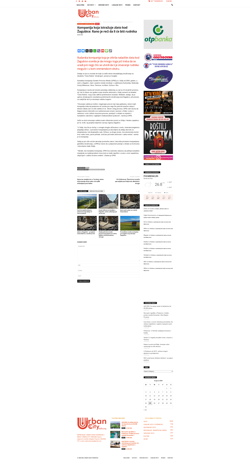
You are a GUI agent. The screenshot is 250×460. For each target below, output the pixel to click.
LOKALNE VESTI (117, 5)
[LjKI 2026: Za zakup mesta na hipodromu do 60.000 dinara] (115, 425)
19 (154, 399)
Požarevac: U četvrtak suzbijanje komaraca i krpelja (157, 332)
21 (163, 399)
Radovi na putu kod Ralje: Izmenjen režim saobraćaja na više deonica (156, 345)
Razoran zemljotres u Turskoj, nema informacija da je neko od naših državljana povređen (90, 181)
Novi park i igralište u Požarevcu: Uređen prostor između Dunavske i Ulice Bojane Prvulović (156, 315)
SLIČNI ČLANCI (83, 191)
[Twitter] (82, 1)
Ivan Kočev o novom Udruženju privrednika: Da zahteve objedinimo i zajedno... (130, 443)
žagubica (97, 169)
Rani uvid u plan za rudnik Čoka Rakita (128, 211)
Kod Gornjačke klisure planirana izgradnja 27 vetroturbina (84, 211)
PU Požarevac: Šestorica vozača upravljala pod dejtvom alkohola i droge (127, 181)
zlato (102, 169)
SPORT (146, 439)
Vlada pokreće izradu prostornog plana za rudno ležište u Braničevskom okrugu (108, 234)
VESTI (97, 24)
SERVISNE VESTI (103, 5)
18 (150, 399)
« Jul (145, 410)
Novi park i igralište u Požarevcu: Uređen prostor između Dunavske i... (130, 433)
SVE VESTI (90, 5)
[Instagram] (79, 1)
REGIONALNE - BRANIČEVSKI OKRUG (86, 24)
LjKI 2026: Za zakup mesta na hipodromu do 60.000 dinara (157, 307)
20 (159, 399)
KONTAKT (136, 5)
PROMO (127, 5)
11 (150, 396)
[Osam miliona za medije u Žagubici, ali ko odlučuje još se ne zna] (108, 201)
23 (171, 399)
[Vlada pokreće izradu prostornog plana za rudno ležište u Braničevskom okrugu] (108, 223)
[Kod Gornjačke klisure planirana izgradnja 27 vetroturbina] (87, 201)
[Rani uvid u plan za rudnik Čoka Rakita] (130, 201)
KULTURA (146, 436)
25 (150, 403)
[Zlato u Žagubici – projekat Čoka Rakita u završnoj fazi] (87, 223)
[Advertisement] (139, 13)
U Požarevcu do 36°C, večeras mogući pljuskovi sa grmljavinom (156, 352)
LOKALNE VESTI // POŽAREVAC (153, 424)
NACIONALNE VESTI (150, 427)
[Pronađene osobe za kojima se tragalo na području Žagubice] (130, 223)
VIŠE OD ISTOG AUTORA (96, 191)
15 (167, 396)
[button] (172, 5)
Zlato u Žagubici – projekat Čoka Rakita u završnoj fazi (86, 232)
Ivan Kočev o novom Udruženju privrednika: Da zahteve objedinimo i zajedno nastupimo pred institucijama (158, 324)
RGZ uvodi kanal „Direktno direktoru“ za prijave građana (158, 359)
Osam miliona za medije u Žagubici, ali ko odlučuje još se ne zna (108, 211)
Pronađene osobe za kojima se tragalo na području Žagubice (129, 233)
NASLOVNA (80, 5)
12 (154, 396)
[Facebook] (76, 1)
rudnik (91, 169)
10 (146, 396)
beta (87, 167)
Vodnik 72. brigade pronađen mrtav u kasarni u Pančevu (158, 338)
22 (167, 399)
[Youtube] (85, 1)
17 (146, 399)
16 (171, 396)
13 (159, 396)
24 (146, 403)
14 (163, 396)
